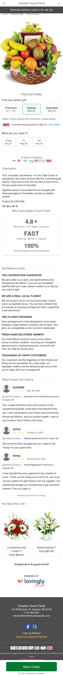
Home (5, 14)
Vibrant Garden (31, 438)
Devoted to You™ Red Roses (37, 396)
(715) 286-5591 (32, 612)
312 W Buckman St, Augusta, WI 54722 (31, 609)
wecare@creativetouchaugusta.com (31, 615)
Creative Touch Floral (32, 3)
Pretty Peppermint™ (33, 464)
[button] (56, 669)
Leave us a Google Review (31, 636)
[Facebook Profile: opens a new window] (28, 626)
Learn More (54, 124)
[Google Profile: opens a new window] (35, 626)
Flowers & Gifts (17, 14)
